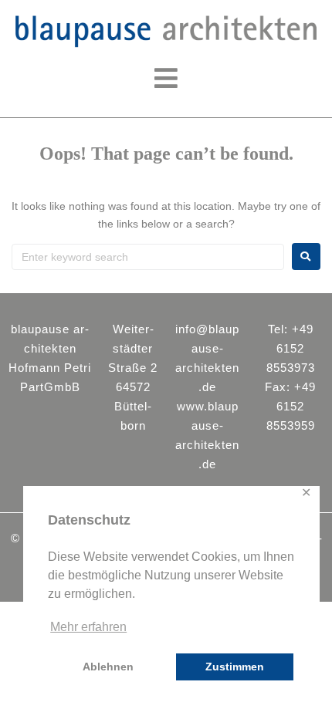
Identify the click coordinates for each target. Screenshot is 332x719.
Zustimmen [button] (234, 666)
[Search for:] (148, 257)
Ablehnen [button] (108, 666)
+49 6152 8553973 (290, 348)
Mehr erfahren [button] (88, 626)
